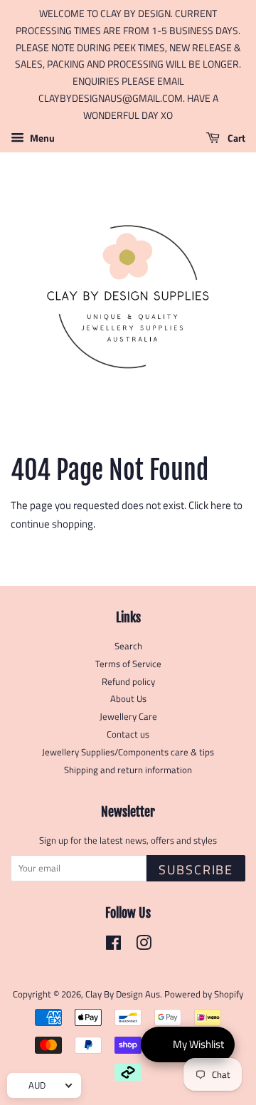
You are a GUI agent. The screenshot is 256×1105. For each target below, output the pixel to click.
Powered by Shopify (203, 994)
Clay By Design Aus (122, 994)
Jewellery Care (128, 716)
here (220, 505)
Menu (41, 137)
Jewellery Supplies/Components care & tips (128, 752)
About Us (128, 699)
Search (128, 646)
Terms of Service (128, 664)
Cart (235, 137)
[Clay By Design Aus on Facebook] (113, 946)
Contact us (128, 734)
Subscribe (196, 869)
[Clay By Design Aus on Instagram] (143, 946)
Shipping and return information (128, 770)
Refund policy (128, 681)
